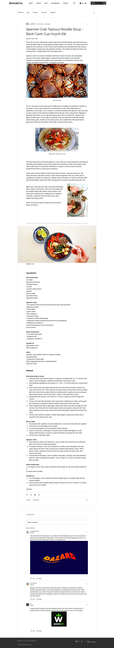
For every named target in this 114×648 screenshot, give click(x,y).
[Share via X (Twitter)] (31, 495)
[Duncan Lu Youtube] (80, 3)
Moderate (35, 12)
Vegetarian (53, 12)
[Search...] (104, 3)
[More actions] (87, 24)
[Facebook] (83, 3)
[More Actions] (87, 532)
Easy (28, 12)
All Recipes (21, 12)
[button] (74, 3)
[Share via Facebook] (27, 495)
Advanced (44, 12)
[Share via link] (39, 495)
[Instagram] (85, 3)
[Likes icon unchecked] (31, 579)
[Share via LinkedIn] (35, 495)
